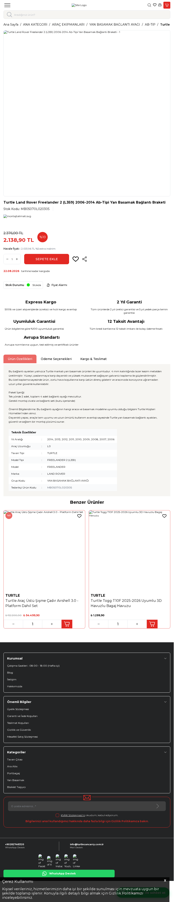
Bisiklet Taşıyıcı (16, 787)
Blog (10, 672)
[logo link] (79, 5)
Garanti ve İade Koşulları (22, 716)
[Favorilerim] (154, 5)
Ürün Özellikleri (20, 359)
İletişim (11, 679)
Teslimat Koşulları (18, 722)
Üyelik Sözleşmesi (18, 709)
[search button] (9, 14)
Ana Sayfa (10, 24)
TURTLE (13, 595)
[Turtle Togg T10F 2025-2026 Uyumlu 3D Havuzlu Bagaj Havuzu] (129, 551)
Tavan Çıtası (14, 759)
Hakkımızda (14, 686)
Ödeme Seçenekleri (56, 359)
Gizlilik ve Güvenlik (19, 729)
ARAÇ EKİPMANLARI (68, 24)
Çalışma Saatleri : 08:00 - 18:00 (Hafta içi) (33, 665)
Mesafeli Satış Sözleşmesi (22, 736)
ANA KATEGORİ (35, 24)
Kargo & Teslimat (93, 359)
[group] (87, 113)
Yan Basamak (15, 780)
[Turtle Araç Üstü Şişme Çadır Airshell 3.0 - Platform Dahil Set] (44, 551)
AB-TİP (150, 24)
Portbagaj (13, 773)
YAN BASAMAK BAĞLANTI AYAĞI (114, 24)
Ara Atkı (12, 766)
